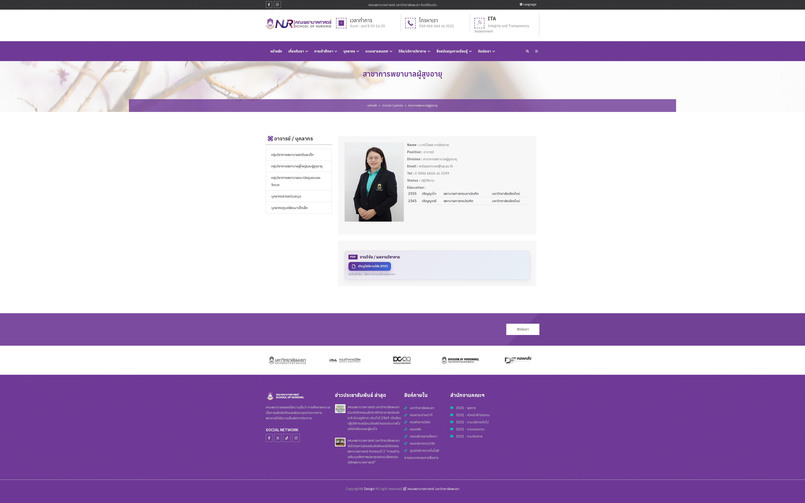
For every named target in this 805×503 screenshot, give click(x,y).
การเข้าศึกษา (323, 51)
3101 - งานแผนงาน (470, 429)
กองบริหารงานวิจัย (422, 443)
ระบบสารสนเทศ (376, 51)
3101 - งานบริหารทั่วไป (472, 422)
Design (369, 489)
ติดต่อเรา (484, 51)
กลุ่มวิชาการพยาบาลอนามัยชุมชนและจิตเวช (296, 181)
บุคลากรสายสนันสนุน (286, 196)
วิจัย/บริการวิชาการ (412, 51)
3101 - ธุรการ (466, 408)
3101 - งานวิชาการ (469, 436)
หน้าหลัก (372, 105)
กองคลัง (415, 429)
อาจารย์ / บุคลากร (392, 105)
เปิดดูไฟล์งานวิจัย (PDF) (373, 266)
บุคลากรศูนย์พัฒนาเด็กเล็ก (289, 208)
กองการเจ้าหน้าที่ (421, 415)
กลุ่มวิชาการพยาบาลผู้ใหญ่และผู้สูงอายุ (296, 166)
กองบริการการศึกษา (423, 436)
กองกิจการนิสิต (420, 422)
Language (529, 4)
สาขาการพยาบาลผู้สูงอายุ (423, 105)
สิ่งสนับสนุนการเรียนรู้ (452, 51)
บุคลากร (349, 51)
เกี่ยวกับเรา (296, 51)
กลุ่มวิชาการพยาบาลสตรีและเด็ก (292, 155)
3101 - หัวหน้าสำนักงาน (473, 415)
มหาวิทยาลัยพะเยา (422, 408)
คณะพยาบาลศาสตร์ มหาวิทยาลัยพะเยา (432, 489)
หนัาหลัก (276, 51)
